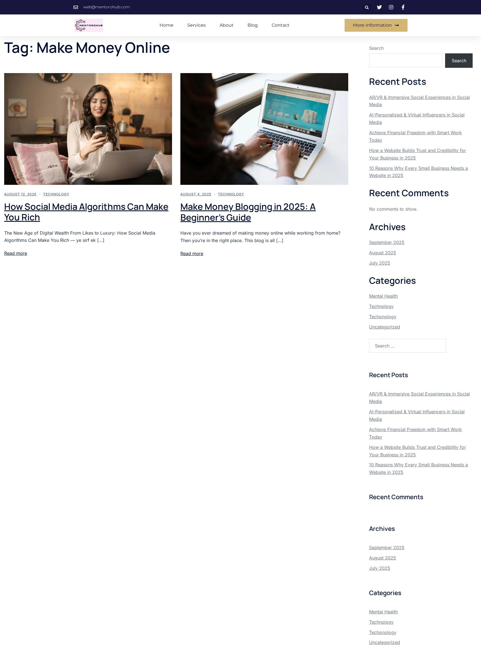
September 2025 (386, 242)
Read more (15, 253)
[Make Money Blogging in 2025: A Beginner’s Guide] (264, 128)
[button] (367, 7)
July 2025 (379, 263)
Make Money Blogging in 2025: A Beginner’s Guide (248, 211)
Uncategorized (384, 327)
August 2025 (382, 252)
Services (196, 25)
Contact (280, 25)
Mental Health (383, 296)
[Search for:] (407, 346)
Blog (252, 25)
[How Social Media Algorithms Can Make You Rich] (88, 128)
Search (376, 48)
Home (166, 25)
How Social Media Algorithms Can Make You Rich (86, 211)
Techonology (382, 316)
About (227, 25)
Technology (56, 194)
